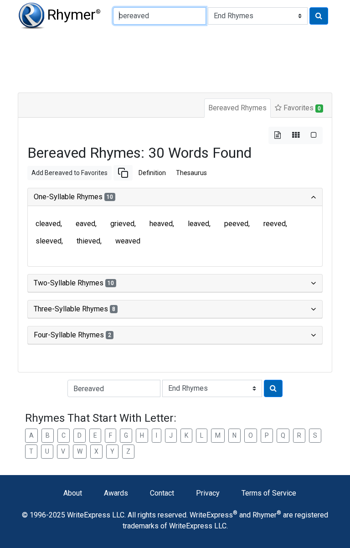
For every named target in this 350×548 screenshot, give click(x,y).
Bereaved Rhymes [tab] (237, 107)
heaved (161, 223)
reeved (274, 223)
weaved (127, 241)
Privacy (208, 493)
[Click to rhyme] (318, 16)
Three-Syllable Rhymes (74, 309)
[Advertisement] (175, 59)
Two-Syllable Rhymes (74, 283)
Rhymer (74, 14)
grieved (122, 223)
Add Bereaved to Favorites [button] (69, 172)
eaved (85, 223)
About (72, 493)
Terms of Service (269, 493)
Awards (116, 493)
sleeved (49, 241)
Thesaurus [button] (191, 172)
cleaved (48, 223)
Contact (162, 493)
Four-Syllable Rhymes (72, 335)
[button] (123, 173)
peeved (236, 223)
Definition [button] (152, 172)
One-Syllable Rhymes (73, 196)
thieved (88, 241)
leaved (198, 223)
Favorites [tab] (301, 107)
